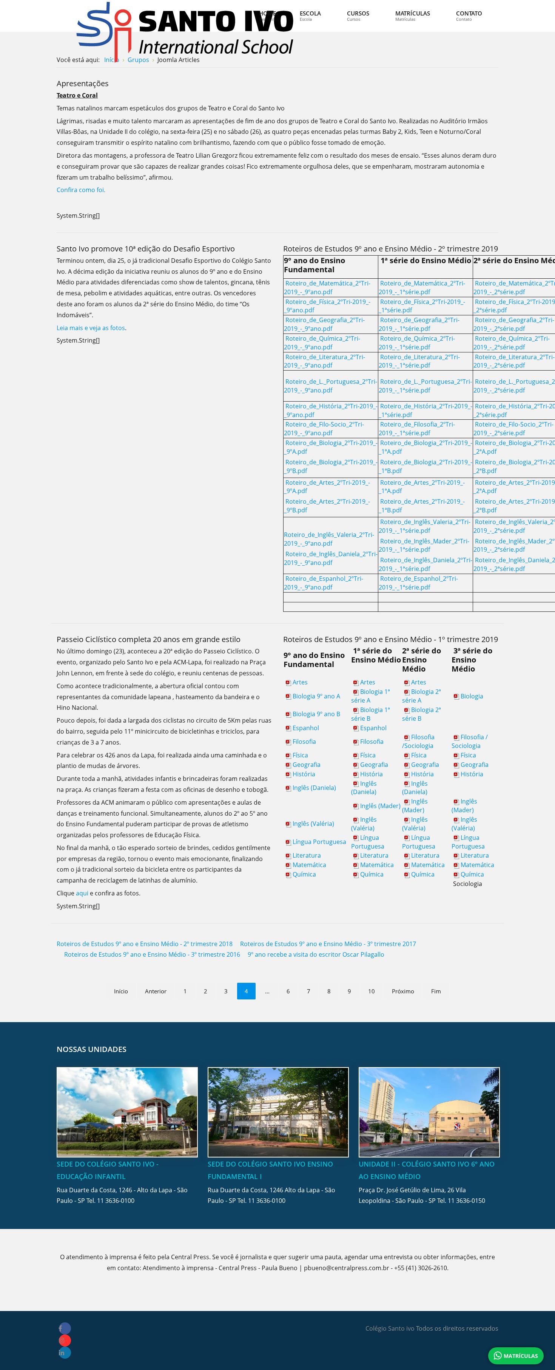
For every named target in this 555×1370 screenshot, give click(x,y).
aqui (83, 893)
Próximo (403, 991)
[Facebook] (65, 1328)
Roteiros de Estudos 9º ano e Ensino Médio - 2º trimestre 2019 (390, 249)
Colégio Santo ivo (390, 1328)
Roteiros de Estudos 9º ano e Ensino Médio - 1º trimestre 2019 (390, 639)
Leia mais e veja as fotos (91, 328)
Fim (436, 991)
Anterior (155, 991)
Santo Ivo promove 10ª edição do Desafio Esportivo (146, 249)
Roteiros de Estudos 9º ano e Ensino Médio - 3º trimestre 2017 (328, 944)
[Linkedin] (65, 1352)
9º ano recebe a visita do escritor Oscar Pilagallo (316, 954)
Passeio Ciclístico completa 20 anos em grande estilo (148, 639)
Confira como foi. (81, 190)
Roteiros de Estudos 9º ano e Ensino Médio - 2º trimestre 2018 (145, 944)
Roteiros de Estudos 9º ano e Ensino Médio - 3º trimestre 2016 (152, 954)
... (267, 991)
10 (371, 991)
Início (121, 991)
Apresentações (83, 83)
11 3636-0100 (115, 1200)
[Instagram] (65, 1340)
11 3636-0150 (466, 1200)
